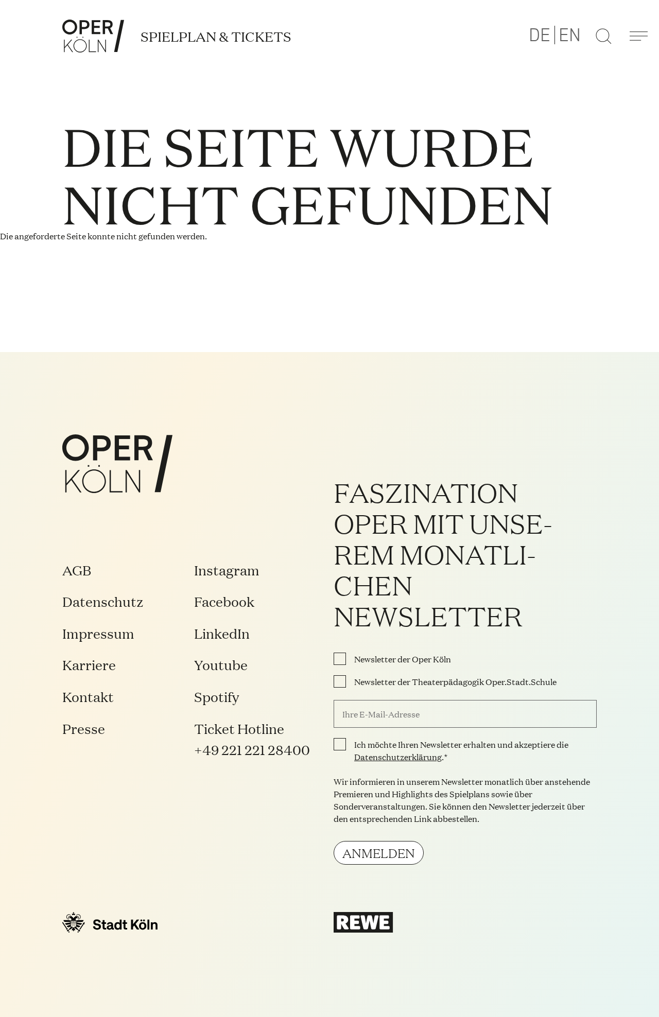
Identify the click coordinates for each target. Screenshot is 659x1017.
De (539, 35)
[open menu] (638, 36)
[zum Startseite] (93, 36)
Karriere (89, 664)
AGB (76, 569)
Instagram (226, 569)
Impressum (98, 633)
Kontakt (88, 696)
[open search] (603, 36)
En (570, 35)
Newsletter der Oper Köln (402, 659)
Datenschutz (103, 601)
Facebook (224, 601)
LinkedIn (222, 633)
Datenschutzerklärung (398, 756)
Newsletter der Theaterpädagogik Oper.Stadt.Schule (455, 681)
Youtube (221, 664)
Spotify (216, 696)
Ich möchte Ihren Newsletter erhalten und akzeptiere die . (461, 750)
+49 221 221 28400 (252, 749)
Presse (83, 728)
